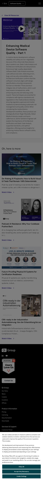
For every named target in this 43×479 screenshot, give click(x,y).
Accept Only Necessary (21, 471)
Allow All (21, 467)
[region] (21, 455)
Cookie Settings (21, 476)
